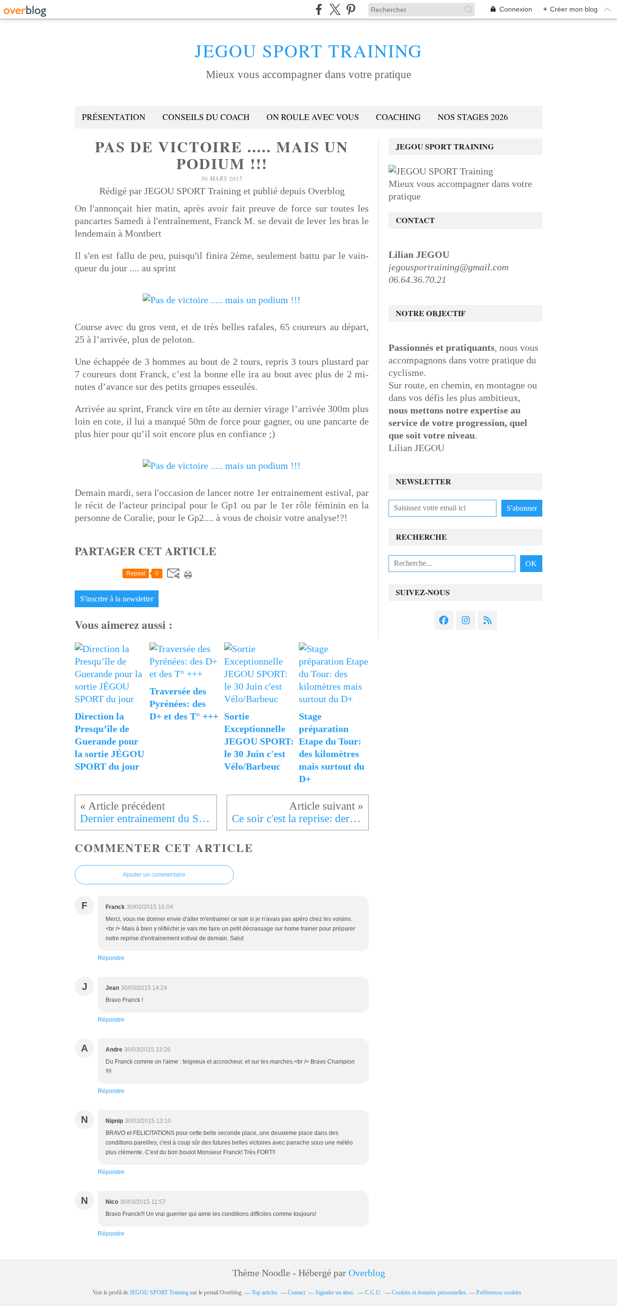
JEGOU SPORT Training (308, 50)
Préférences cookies (499, 1292)
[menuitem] (114, 117)
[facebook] (319, 9)
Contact (296, 1292)
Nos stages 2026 (473, 116)
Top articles (265, 1292)
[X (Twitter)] (335, 9)
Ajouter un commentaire (154, 874)
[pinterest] (351, 9)
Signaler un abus (335, 1292)
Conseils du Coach (206, 116)
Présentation (114, 116)
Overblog (367, 1272)
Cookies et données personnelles (429, 1292)
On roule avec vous (313, 116)
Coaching (398, 116)
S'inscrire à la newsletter (116, 599)
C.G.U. (373, 1292)
